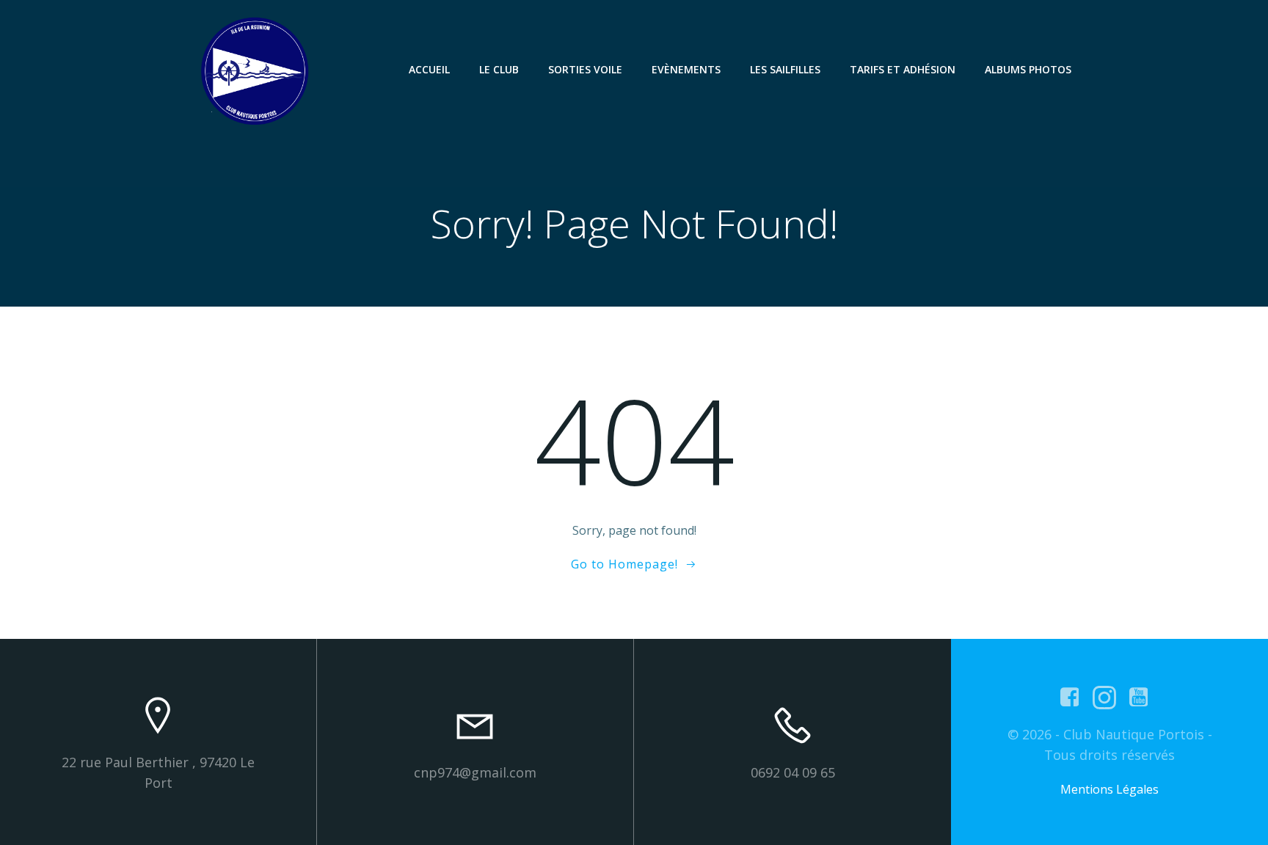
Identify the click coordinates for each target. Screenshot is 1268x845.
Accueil (429, 69)
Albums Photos (1028, 69)
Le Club (499, 69)
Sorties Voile (585, 69)
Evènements (686, 69)
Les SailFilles (785, 69)
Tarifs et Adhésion (902, 69)
